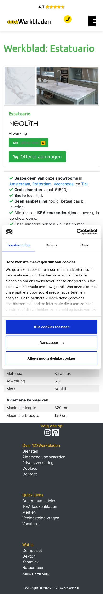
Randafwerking (35, 573)
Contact (29, 474)
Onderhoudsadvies (39, 500)
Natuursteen (33, 567)
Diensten (30, 451)
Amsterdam (19, 184)
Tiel (84, 184)
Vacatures (31, 523)
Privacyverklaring (38, 462)
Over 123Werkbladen (41, 445)
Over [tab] (84, 245)
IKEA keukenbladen (39, 506)
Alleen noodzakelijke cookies (51, 358)
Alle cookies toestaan (51, 327)
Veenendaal (64, 184)
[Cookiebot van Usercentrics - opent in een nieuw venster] (76, 232)
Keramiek (30, 561)
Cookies (29, 468)
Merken (29, 512)
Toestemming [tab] (18, 245)
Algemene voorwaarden (43, 456)
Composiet (32, 550)
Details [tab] (51, 245)
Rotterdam (42, 184)
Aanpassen (49, 342)
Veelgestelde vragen (40, 518)
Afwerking (18, 133)
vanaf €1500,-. (42, 189)
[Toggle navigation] (92, 21)
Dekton (28, 556)
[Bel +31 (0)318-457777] (68, 19)
